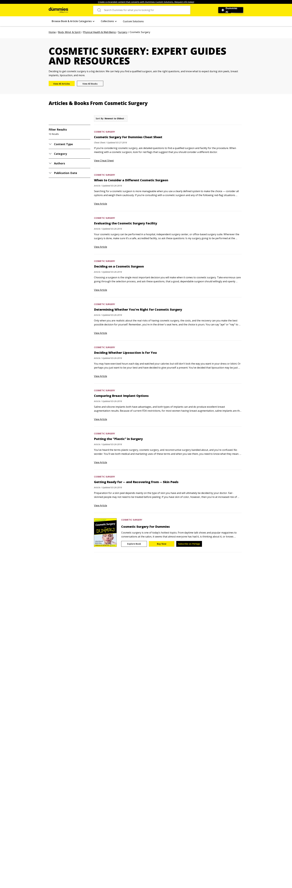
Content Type (63, 144)
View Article (100, 203)
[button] (73, 21)
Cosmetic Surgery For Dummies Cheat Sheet (128, 137)
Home (52, 32)
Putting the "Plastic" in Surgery (118, 439)
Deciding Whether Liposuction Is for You (125, 352)
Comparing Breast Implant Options (121, 396)
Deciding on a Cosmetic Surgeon (119, 266)
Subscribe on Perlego (189, 543)
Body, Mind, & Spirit (69, 32)
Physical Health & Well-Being (99, 32)
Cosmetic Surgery (104, 131)
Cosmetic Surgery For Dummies (145, 526)
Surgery (122, 32)
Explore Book (134, 543)
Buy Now (161, 543)
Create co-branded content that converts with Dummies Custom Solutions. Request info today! (146, 1)
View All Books (89, 83)
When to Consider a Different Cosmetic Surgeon (131, 180)
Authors (59, 163)
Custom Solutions (133, 21)
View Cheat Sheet (104, 160)
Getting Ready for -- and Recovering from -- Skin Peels (136, 482)
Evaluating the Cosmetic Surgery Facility (125, 223)
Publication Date (65, 173)
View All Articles (61, 83)
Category (60, 154)
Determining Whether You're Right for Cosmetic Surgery (138, 309)
